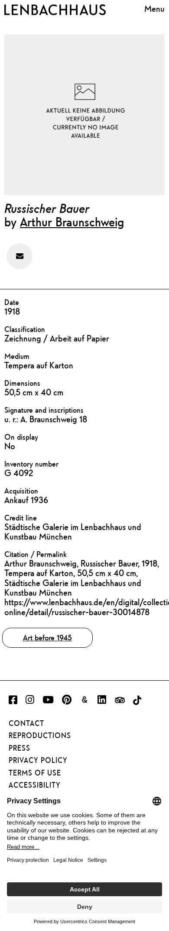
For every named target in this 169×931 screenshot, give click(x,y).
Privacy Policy (38, 760)
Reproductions (40, 735)
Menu (154, 8)
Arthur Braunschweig (72, 221)
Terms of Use (35, 773)
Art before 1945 (47, 637)
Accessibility (35, 785)
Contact (26, 723)
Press (19, 748)
